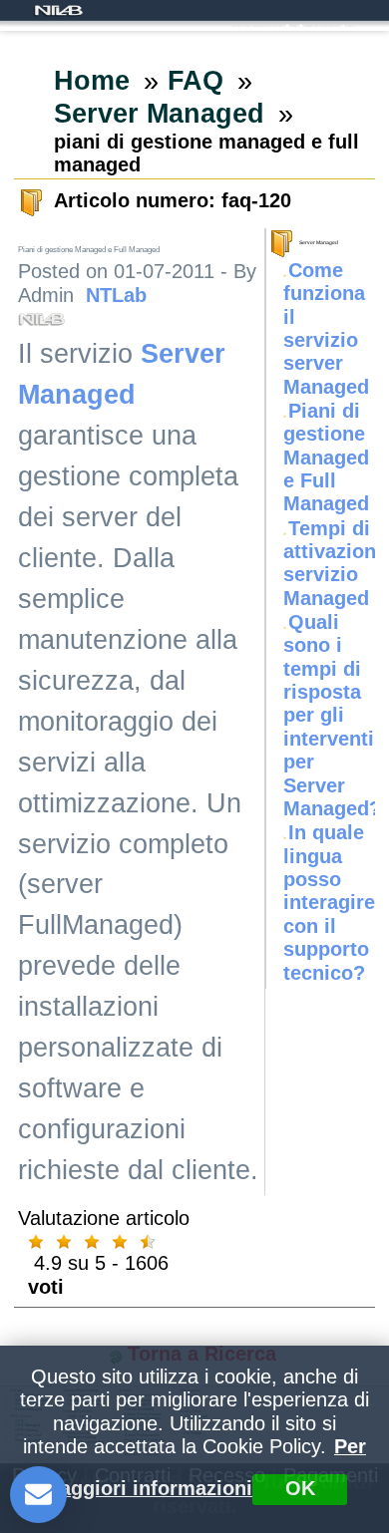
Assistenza (311, 26)
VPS (246, 26)
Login (349, 26)
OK (300, 1488)
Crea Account (329, 26)
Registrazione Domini (267, 26)
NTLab (116, 295)
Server (236, 26)
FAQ (293, 26)
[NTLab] (58, 10)
